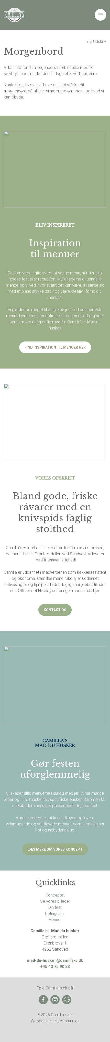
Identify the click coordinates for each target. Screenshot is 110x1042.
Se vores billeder (55, 901)
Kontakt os (55, 610)
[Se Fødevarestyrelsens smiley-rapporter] (66, 999)
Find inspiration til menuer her (55, 347)
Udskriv (99, 41)
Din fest (55, 907)
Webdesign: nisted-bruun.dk (55, 1021)
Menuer (55, 919)
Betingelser (55, 913)
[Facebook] (43, 999)
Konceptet (55, 895)
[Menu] (100, 15)
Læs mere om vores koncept (55, 849)
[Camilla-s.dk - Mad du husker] (14, 15)
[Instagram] (55, 999)
